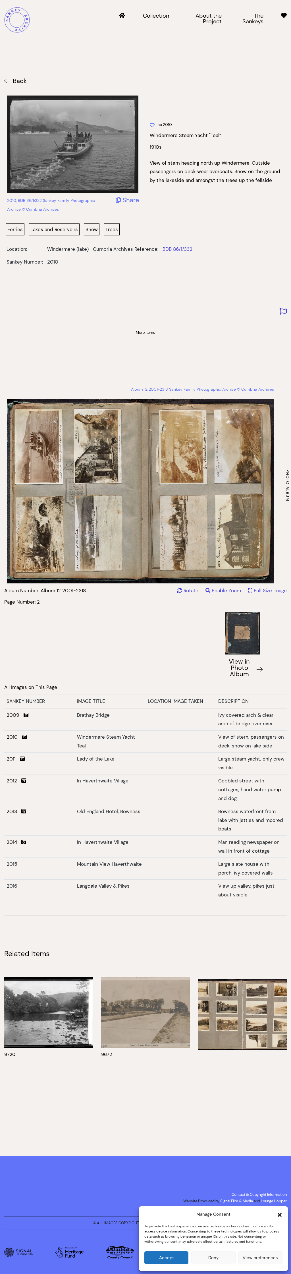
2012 (14, 781)
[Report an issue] (283, 311)
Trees (111, 229)
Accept (166, 1257)
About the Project (209, 19)
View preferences (260, 1257)
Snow (92, 229)
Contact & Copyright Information (259, 1194)
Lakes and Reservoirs (54, 229)
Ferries (15, 229)
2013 (14, 811)
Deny (213, 1257)
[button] (279, 1214)
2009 (15, 715)
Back (20, 81)
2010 (14, 737)
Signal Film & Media (236, 1201)
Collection (156, 16)
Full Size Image (269, 590)
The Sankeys (252, 19)
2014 (14, 842)
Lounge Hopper (274, 1201)
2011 (13, 759)
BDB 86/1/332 (177, 249)
